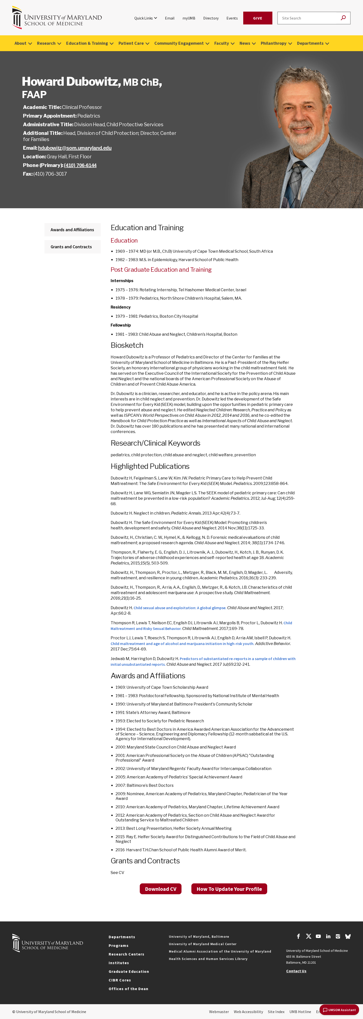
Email (170, 18)
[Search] (343, 18)
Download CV (160, 888)
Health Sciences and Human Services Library (208, 959)
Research (46, 43)
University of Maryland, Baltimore (199, 936)
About (20, 43)
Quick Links (143, 18)
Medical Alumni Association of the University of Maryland (220, 951)
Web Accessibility (248, 1011)
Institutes (119, 962)
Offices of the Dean (128, 988)
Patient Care (131, 43)
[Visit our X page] (308, 937)
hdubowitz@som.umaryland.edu (74, 148)
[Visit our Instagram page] (338, 937)
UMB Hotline (300, 1011)
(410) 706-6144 (80, 165)
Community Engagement (179, 43)
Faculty (221, 43)
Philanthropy (273, 43)
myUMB (188, 18)
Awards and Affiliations (72, 229)
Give (257, 18)
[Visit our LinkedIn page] (328, 937)
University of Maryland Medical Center (203, 944)
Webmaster (219, 1011)
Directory (211, 18)
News (245, 43)
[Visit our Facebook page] (298, 937)
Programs (119, 945)
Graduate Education (129, 971)
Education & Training (87, 43)
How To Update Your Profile (229, 888)
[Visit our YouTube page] (318, 937)
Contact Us (296, 970)
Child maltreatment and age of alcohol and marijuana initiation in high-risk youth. (182, 643)
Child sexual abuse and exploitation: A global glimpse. (180, 607)
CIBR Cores (120, 979)
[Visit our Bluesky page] (348, 937)
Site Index (276, 1011)
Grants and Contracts (71, 247)
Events (232, 18)
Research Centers (126, 954)
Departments (310, 43)
